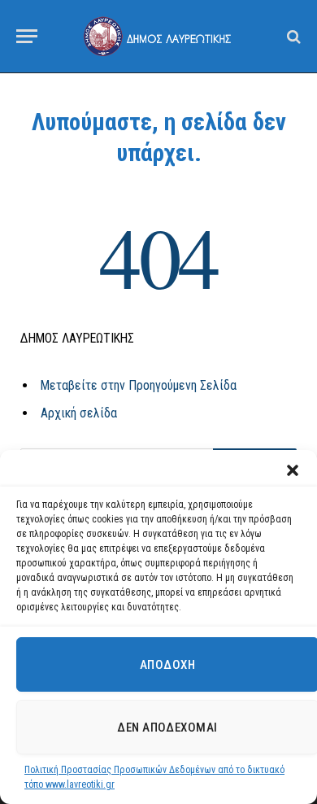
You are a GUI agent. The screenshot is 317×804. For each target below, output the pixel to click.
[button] (292, 470)
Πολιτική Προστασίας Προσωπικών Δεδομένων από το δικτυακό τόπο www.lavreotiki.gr (154, 777)
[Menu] (26, 36)
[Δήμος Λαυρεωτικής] (158, 35)
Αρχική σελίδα (79, 413)
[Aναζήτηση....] (292, 36)
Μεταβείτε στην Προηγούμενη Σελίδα (139, 385)
